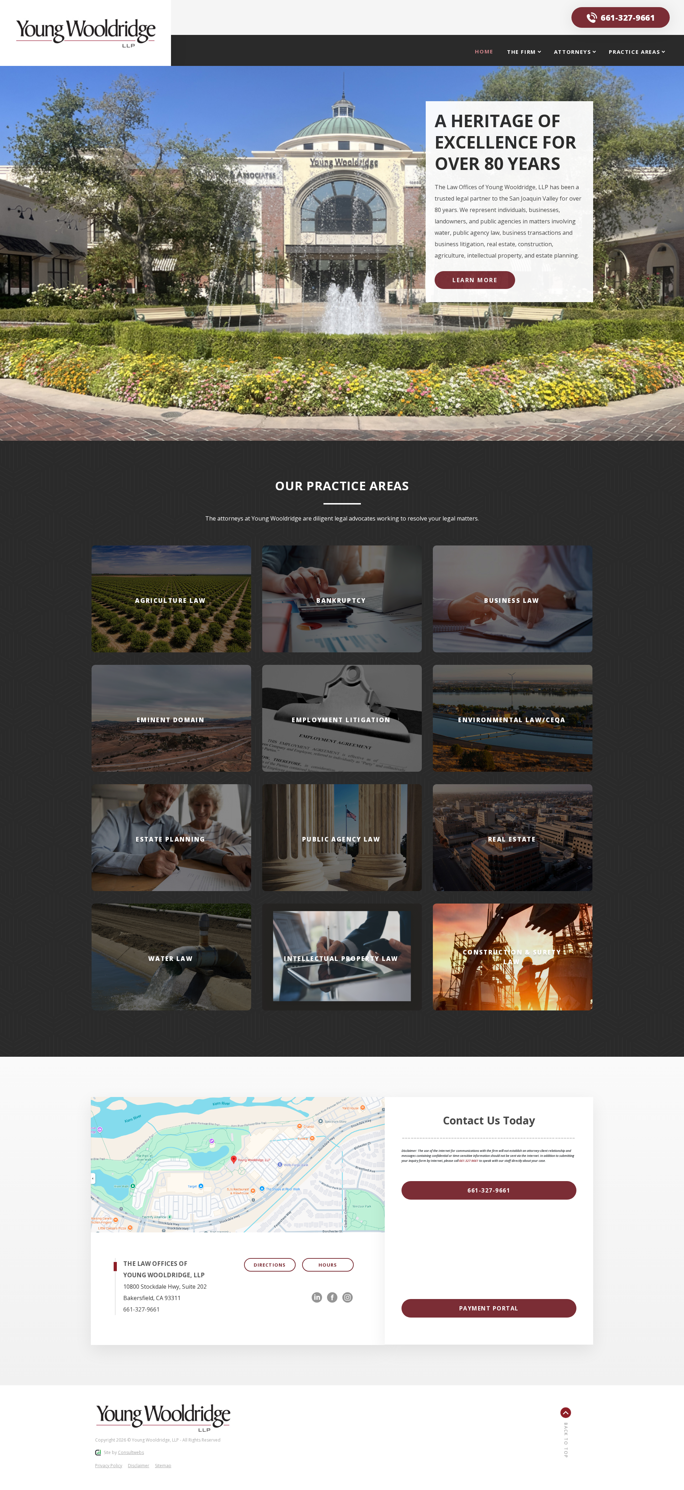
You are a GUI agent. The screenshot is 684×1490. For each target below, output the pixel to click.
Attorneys (574, 51)
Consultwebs (131, 1452)
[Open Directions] (238, 1164)
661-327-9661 (628, 17)
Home (484, 51)
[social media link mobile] (317, 1297)
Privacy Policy (108, 1466)
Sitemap (163, 1466)
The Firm (522, 51)
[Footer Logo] (163, 1418)
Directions (269, 1265)
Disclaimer (138, 1466)
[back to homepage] (85, 33)
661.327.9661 (468, 1161)
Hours (327, 1265)
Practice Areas (635, 51)
